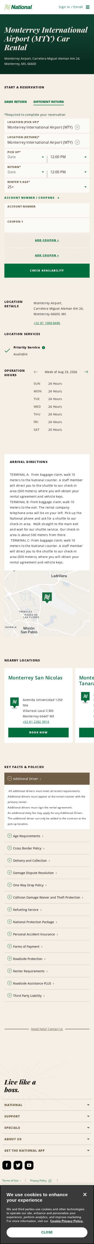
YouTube (29, 1165)
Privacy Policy (38, 1180)
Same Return (15, 102)
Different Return (48, 102)
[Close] (84, 1194)
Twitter (18, 1165)
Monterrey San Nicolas (35, 677)
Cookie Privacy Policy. (66, 1221)
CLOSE (47, 1232)
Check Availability (47, 270)
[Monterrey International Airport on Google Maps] (47, 603)
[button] (71, 7)
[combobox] (25, 156)
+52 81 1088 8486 (47, 323)
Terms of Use (10, 1180)
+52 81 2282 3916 (36, 722)
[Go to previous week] (36, 372)
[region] (47, 1214)
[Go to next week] (86, 372)
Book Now (38, 732)
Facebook (6, 1165)
